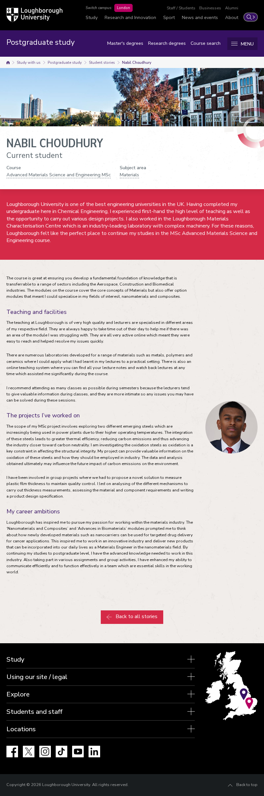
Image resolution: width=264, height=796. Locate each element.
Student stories (102, 62)
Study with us (29, 62)
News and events (200, 17)
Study (92, 17)
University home (8, 62)
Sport (169, 17)
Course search (206, 43)
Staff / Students (181, 8)
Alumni (231, 8)
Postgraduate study (65, 62)
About (231, 17)
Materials (129, 174)
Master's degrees (125, 43)
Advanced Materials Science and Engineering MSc (58, 174)
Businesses (210, 8)
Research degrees (167, 43)
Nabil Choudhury (136, 62)
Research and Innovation (130, 17)
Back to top (247, 785)
